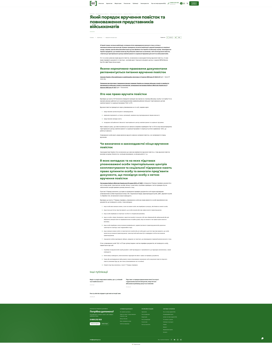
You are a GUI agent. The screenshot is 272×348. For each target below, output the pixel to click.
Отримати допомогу (194, 3)
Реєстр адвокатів (146, 314)
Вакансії (165, 327)
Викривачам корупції (168, 329)
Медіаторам (118, 3)
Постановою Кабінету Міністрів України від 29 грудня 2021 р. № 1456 (121, 183)
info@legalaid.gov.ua (95, 339)
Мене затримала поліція (125, 321)
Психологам (127, 3)
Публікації (135, 3)
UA (181, 3)
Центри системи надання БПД (170, 316)
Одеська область (128, 14)
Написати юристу (95, 323)
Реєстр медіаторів (146, 319)
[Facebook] (171, 339)
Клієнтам (101, 3)
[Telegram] (181, 339)
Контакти (165, 332)
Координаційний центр (168, 314)
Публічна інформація (124, 323)
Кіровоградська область (102, 14)
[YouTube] (174, 339)
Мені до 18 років (123, 318)
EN (184, 3)
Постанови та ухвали (168, 319)
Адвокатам (109, 3)
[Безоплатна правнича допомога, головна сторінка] (93, 3)
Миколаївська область (116, 14)
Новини (165, 324)
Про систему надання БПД (158, 3)
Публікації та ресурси (168, 322)
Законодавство (145, 3)
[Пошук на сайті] (187, 3)
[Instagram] (177, 339)
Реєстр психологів (146, 324)
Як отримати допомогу (125, 311)
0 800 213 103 (96, 319)
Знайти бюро (105, 323)
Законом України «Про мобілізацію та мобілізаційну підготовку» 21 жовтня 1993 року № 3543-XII (130, 77)
